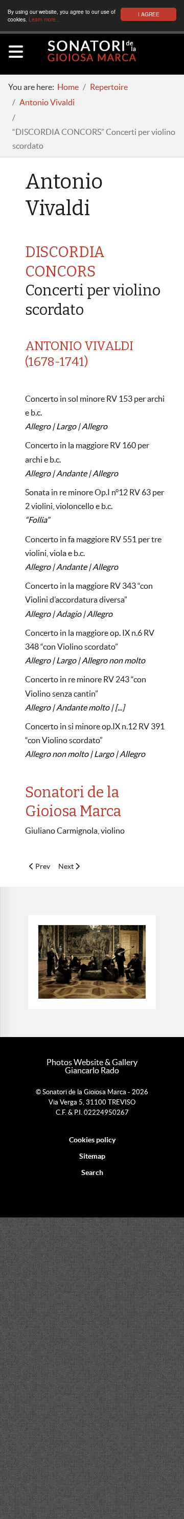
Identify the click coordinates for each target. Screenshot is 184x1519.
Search (92, 1172)
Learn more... (44, 19)
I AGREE (148, 14)
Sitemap (92, 1156)
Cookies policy (92, 1140)
